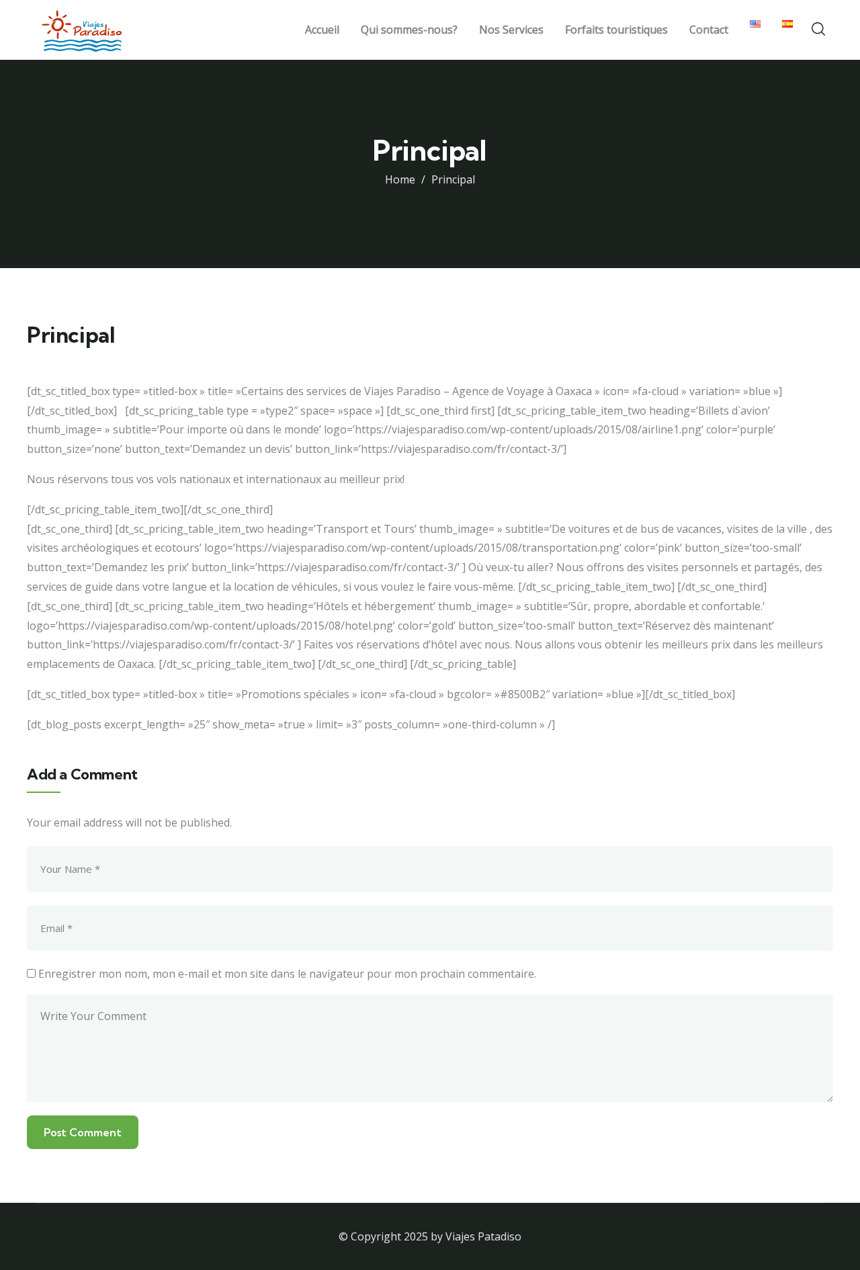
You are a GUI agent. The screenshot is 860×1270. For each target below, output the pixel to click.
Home (400, 179)
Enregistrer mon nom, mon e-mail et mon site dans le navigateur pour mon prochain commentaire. (287, 973)
